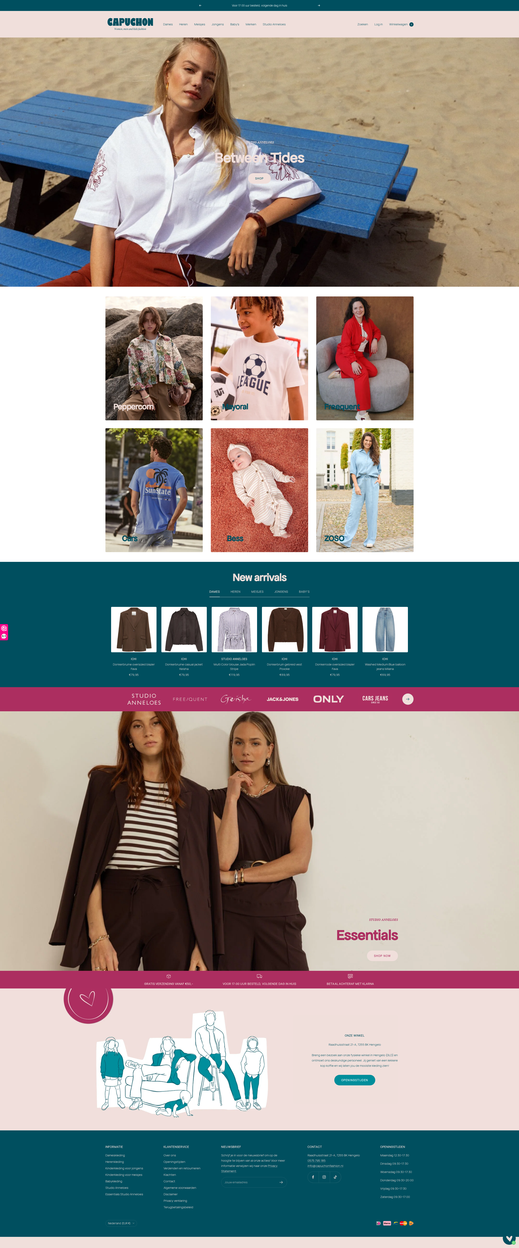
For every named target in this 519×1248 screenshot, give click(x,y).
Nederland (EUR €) (119, 1223)
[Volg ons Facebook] (313, 1177)
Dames (168, 24)
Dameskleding (115, 1155)
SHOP (259, 178)
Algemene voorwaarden (180, 1188)
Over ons (170, 1155)
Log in (378, 24)
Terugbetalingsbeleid (178, 1207)
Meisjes (199, 24)
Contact (169, 1181)
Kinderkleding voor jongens (124, 1168)
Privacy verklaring (175, 1201)
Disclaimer (171, 1194)
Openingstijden (354, 1080)
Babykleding (113, 1181)
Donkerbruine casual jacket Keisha (184, 666)
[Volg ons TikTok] (335, 1177)
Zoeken (362, 24)
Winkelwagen (400, 24)
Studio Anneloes (274, 24)
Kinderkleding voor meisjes (123, 1175)
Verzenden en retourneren (182, 1168)
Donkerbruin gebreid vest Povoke (284, 666)
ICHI (134, 659)
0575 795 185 (317, 1160)
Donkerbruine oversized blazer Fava (134, 666)
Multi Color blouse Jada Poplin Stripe (234, 666)
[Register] (281, 1182)
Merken (251, 24)
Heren (183, 24)
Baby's (234, 24)
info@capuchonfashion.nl (325, 1166)
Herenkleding (114, 1162)
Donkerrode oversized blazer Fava (335, 666)
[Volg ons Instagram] (324, 1177)
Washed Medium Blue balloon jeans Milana (385, 666)
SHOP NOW (382, 956)
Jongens (218, 24)
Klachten (170, 1175)
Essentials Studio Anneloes (124, 1194)
